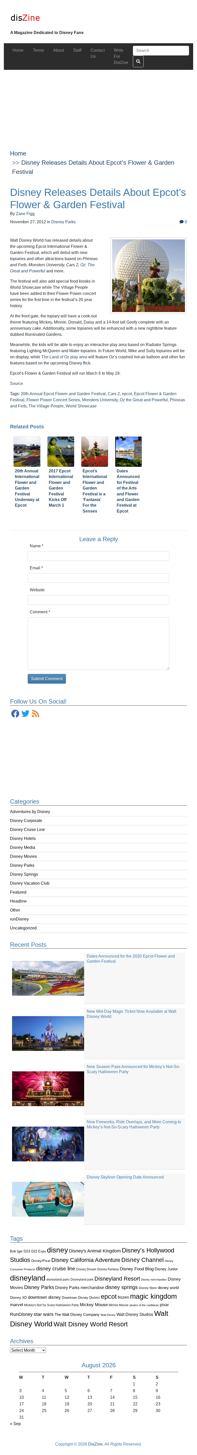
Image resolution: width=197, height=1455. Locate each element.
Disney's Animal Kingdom (95, 1250)
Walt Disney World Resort (91, 1324)
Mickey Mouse (94, 1304)
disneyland (27, 1278)
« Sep (15, 1423)
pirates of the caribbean (144, 1305)
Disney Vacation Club (30, 883)
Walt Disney (108, 1314)
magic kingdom (153, 1296)
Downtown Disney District (81, 1297)
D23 (27, 1251)
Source (16, 383)
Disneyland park (82, 1279)
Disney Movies (23, 856)
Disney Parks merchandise (79, 1287)
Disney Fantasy (108, 1269)
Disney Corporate (26, 820)
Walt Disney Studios (134, 1314)
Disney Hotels (23, 838)
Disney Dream (86, 1269)
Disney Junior (166, 1269)
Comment (40, 612)
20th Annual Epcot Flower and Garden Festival (63, 394)
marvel (16, 1304)
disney (57, 1250)
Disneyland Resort (117, 1278)
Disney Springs (24, 874)
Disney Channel (142, 1260)
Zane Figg (25, 214)
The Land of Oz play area (64, 357)
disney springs (121, 1287)
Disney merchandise (154, 1279)
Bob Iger (16, 1251)
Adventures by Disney (30, 811)
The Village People (46, 406)
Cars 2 (114, 394)
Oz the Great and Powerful (144, 400)
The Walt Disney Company (77, 1314)
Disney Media (22, 847)
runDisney (19, 919)
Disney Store (148, 1288)
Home (18, 153)
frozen (123, 1297)
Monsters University (100, 400)
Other (15, 910)
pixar (164, 1305)
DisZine (95, 1444)
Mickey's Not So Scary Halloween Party (51, 1305)
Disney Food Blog (137, 1269)
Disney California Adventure (85, 1260)
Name (36, 546)
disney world (168, 1288)
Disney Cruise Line (27, 829)
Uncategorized (23, 928)
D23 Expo (38, 1251)
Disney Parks (22, 865)
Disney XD (18, 1297)
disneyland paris (58, 1279)
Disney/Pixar (40, 1261)
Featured (18, 892)
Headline (18, 901)
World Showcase (81, 406)
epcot (109, 1296)
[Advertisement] (98, 105)
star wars (44, 1314)
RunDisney (21, 1314)
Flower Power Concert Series (53, 400)
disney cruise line (55, 1268)
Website (37, 590)
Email (36, 568)
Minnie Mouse (119, 1305)
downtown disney (44, 1297)
